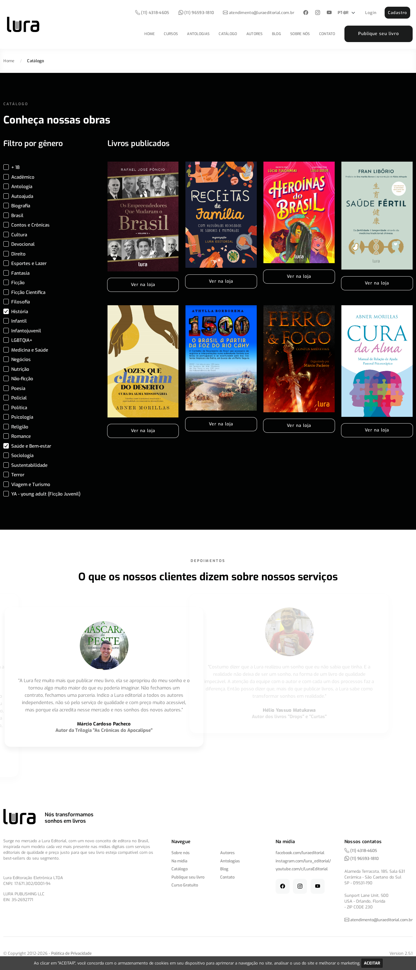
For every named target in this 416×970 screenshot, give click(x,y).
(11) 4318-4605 (154, 12)
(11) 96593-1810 (198, 12)
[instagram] (317, 13)
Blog (276, 33)
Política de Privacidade (71, 953)
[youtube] (329, 13)
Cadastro (397, 12)
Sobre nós (300, 33)
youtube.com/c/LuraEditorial (302, 869)
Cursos (171, 33)
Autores (254, 33)
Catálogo (228, 33)
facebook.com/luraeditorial (300, 852)
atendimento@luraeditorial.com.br (261, 12)
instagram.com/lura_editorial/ (303, 861)
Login (371, 12)
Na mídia (179, 861)
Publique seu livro (378, 34)
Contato (327, 33)
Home (149, 33)
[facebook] (306, 13)
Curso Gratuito (184, 885)
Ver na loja (143, 285)
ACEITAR (372, 963)
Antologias (198, 33)
